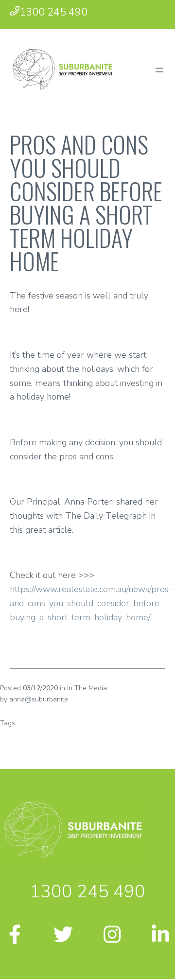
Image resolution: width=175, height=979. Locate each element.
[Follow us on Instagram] (112, 938)
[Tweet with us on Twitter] (63, 938)
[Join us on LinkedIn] (160, 938)
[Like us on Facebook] (14, 938)
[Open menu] (159, 70)
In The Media (87, 688)
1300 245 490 (53, 12)
